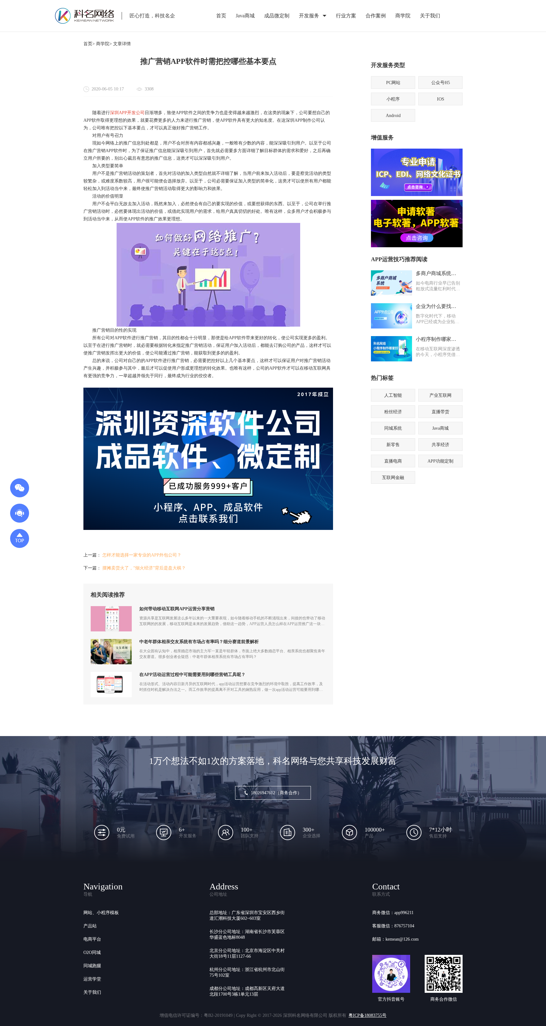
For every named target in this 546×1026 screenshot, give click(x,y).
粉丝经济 (393, 411)
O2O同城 (92, 952)
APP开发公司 (132, 112)
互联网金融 (393, 477)
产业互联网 (440, 395)
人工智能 (393, 395)
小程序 (393, 99)
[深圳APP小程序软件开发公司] (208, 528)
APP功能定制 (440, 461)
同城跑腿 (92, 965)
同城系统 (393, 428)
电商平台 (92, 939)
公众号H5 (440, 82)
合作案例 (376, 15)
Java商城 (245, 15)
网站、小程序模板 (101, 912)
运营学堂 (92, 979)
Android (393, 115)
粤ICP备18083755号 (367, 1015)
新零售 (393, 444)
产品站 (90, 926)
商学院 (402, 15)
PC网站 (393, 82)
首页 (221, 15)
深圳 (114, 112)
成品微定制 (276, 15)
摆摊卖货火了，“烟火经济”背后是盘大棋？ (144, 568)
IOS (440, 99)
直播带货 (440, 411)
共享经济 (440, 444)
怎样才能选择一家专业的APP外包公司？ (141, 555)
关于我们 (430, 15)
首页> (89, 43)
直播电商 (393, 461)
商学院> (104, 43)
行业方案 (346, 15)
